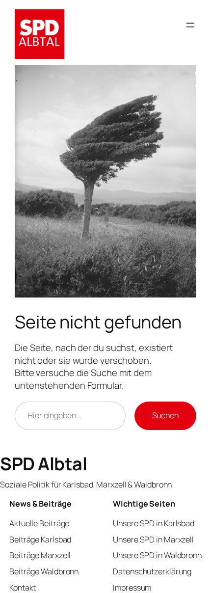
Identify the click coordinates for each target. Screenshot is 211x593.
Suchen (165, 415)
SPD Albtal (43, 464)
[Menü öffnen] (190, 25)
